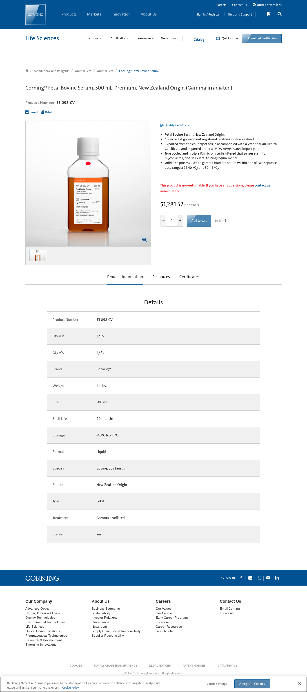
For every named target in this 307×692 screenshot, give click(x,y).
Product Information (125, 279)
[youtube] (268, 577)
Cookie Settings (217, 684)
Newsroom (99, 626)
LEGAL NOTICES (160, 665)
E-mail (33, 112)
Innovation (121, 14)
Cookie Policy (70, 687)
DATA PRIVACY (227, 665)
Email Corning (230, 608)
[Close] (300, 684)
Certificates (189, 276)
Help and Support (240, 14)
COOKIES (76, 665)
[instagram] (250, 577)
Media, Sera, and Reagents (51, 71)
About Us (149, 14)
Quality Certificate (177, 125)
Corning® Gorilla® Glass (42, 613)
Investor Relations (104, 617)
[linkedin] (277, 577)
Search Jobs (165, 631)
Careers (221, 5)
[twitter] (259, 577)
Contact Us (239, 5)
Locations (162, 622)
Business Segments (106, 608)
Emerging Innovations (40, 644)
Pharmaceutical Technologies (46, 635)
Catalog (199, 40)
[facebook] (241, 577)
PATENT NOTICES (194, 665)
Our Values (163, 608)
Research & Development (43, 640)
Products (69, 14)
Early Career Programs (172, 617)
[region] (153, 684)
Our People (164, 613)
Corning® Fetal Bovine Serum (139, 71)
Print (48, 112)
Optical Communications (42, 631)
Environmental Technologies (45, 622)
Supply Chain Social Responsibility (116, 631)
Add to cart (199, 220)
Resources (161, 276)
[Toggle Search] (280, 14)
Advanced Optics (37, 608)
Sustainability (101, 613)
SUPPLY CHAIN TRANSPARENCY (115, 665)
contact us (262, 185)
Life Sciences (42, 38)
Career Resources (169, 626)
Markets (94, 14)
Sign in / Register (207, 14)
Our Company (38, 601)
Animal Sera (83, 71)
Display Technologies (40, 617)
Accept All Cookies (252, 684)
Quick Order (230, 38)
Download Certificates (262, 38)
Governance (100, 622)
